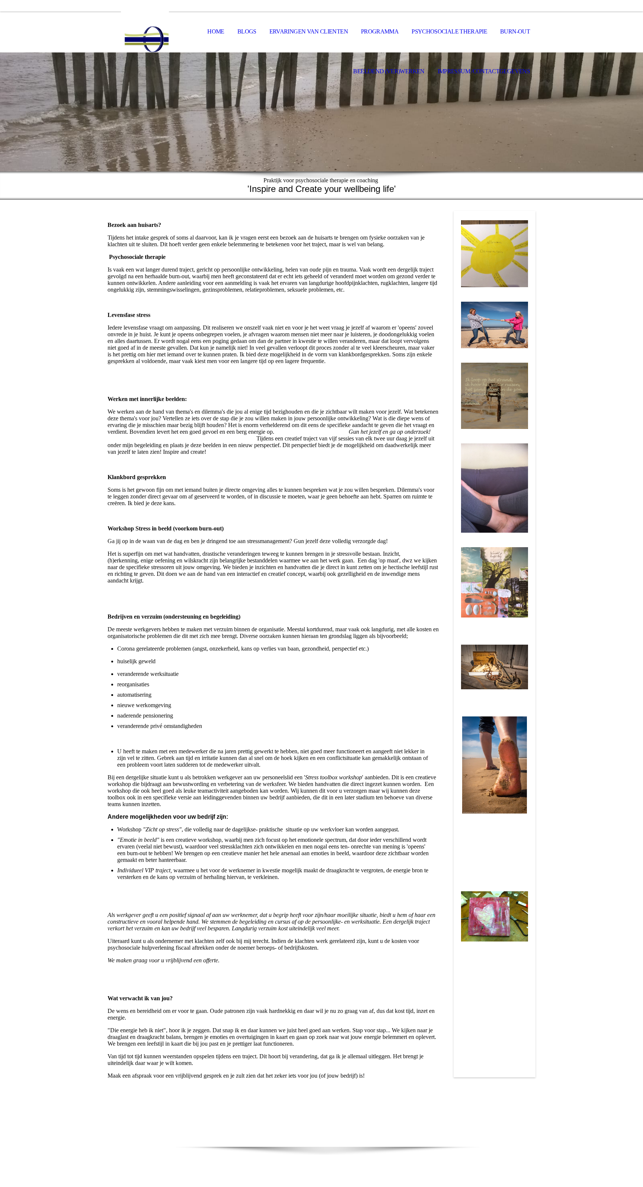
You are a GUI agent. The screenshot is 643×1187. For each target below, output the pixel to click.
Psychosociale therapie (449, 31)
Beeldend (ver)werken (388, 71)
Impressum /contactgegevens (484, 71)
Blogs (246, 31)
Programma (380, 31)
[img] (145, 32)
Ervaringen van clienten (308, 31)
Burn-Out (515, 31)
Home (215, 31)
